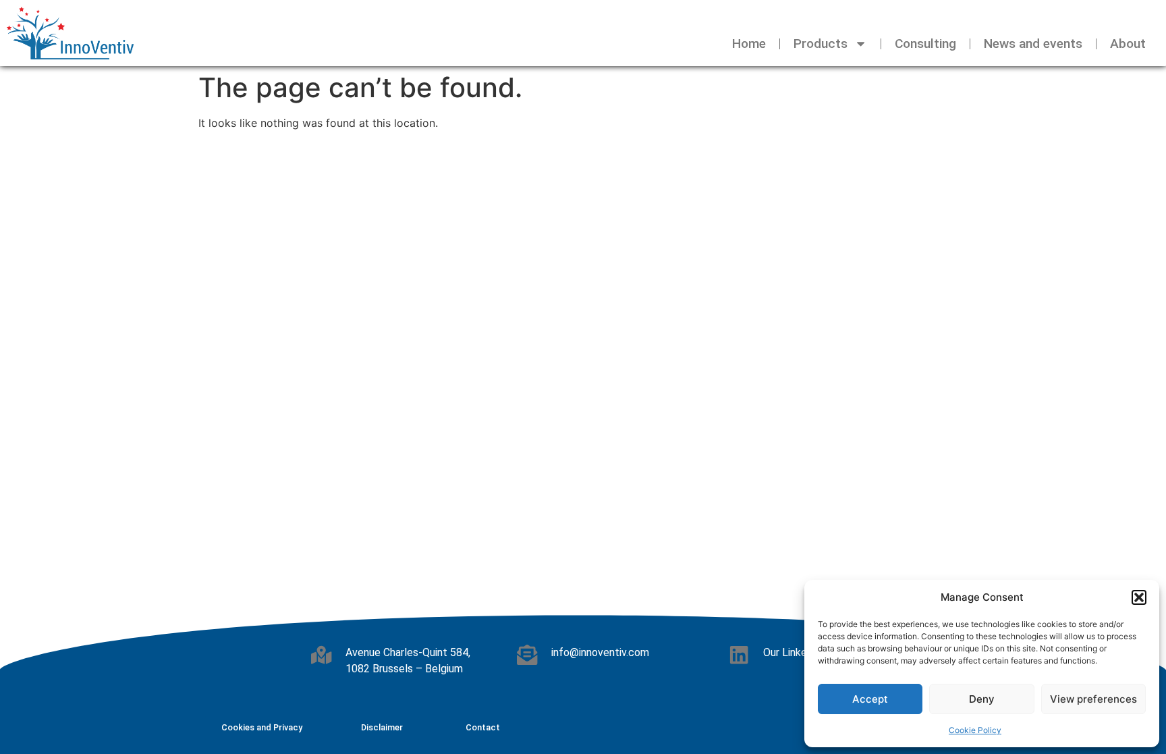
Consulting (925, 43)
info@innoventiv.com (600, 652)
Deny (982, 699)
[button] (1139, 597)
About (1128, 43)
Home (749, 43)
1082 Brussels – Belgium (404, 668)
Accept (870, 699)
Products (821, 43)
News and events (1033, 43)
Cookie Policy (975, 730)
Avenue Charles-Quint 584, (407, 652)
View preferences (1093, 699)
